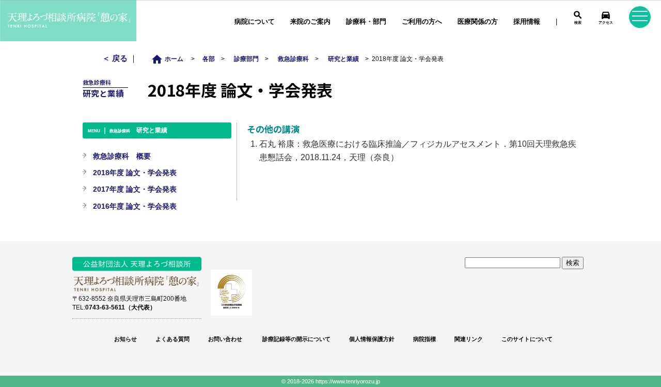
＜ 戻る (116, 58)
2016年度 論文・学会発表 (135, 206)
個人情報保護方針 (372, 339)
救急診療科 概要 (122, 156)
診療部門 (246, 58)
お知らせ (125, 339)
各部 (208, 58)
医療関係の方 (478, 21)
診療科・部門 (366, 21)
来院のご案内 (310, 21)
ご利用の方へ (422, 21)
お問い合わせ (225, 339)
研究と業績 (343, 58)
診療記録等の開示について (295, 339)
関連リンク (468, 339)
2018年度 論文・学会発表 (135, 172)
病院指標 (424, 339)
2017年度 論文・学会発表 (135, 189)
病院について (254, 21)
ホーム (170, 58)
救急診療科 (293, 58)
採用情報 (526, 21)
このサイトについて (527, 339)
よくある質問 (172, 339)
